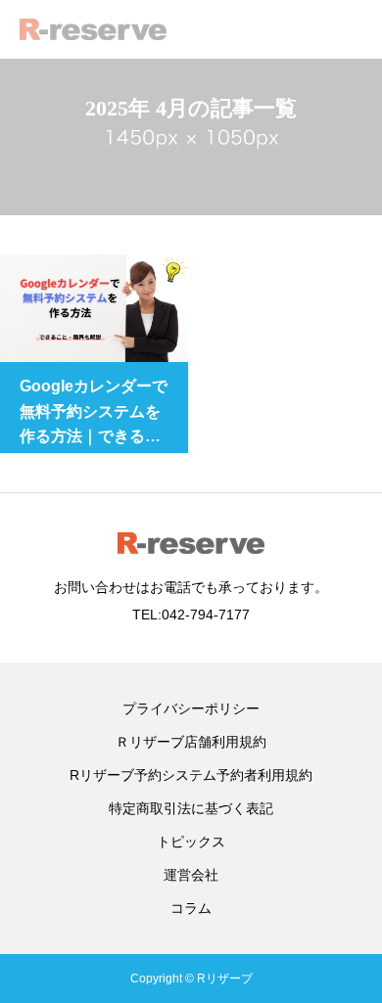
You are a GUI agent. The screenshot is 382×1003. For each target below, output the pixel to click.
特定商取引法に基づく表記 (191, 808)
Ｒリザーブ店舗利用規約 (191, 742)
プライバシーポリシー (191, 708)
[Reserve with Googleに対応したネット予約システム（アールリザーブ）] (93, 29)
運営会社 (191, 875)
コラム (191, 908)
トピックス (191, 841)
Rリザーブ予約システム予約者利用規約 (191, 775)
